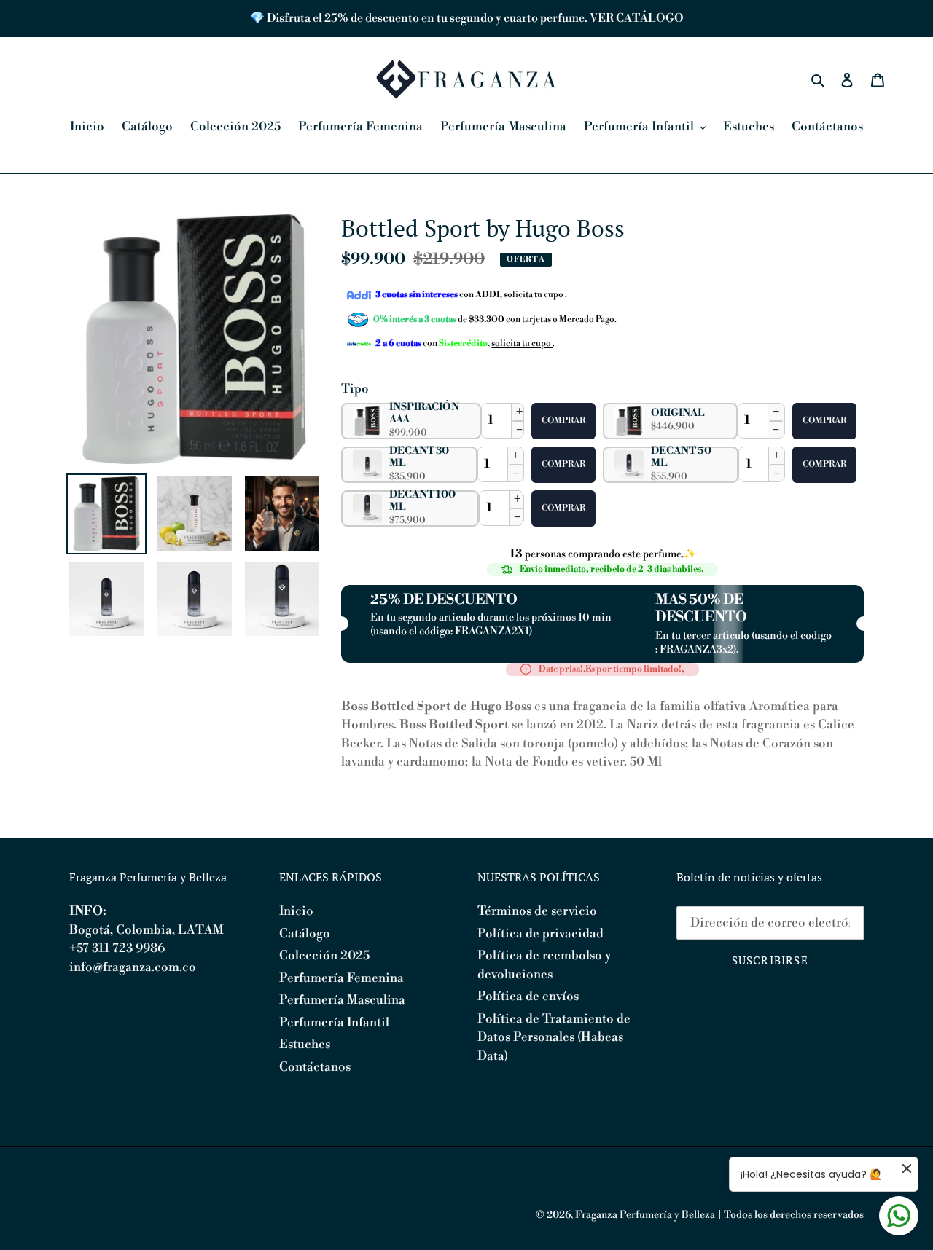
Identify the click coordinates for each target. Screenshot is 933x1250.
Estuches (304, 1045)
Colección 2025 (324, 956)
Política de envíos (528, 996)
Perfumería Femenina (341, 978)
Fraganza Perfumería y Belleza (645, 1215)
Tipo (355, 389)
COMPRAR (563, 420)
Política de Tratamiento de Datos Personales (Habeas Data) (554, 1037)
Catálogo (304, 934)
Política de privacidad (540, 934)
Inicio (296, 911)
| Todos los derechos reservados (791, 1215)
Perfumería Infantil (334, 1023)
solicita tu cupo (534, 294)
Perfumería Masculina (342, 1000)
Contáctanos (315, 1067)
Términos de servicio (537, 911)
